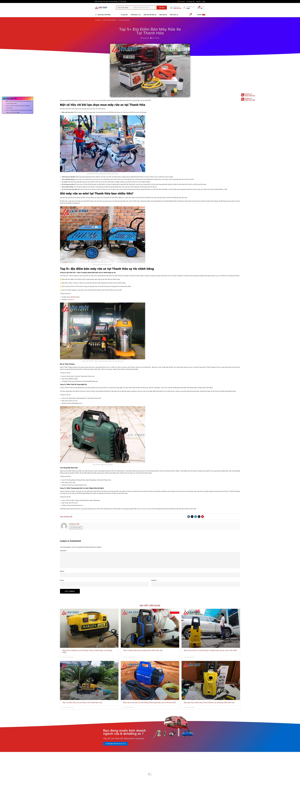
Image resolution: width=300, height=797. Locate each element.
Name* (62, 571)
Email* (62, 580)
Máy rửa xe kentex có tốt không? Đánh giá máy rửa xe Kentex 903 (149, 702)
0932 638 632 (104, 770)
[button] (188, 516)
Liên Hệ (198, 1)
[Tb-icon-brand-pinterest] (185, 763)
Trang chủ (98, 20)
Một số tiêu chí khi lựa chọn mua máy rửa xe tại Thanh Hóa (18, 102)
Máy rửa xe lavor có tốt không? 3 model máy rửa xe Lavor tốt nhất (210, 650)
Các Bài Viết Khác (76, 527)
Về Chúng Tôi (190, 1)
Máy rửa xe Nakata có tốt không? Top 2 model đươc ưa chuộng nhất (87, 651)
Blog (203, 1)
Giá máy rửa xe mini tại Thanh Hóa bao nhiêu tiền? (18, 107)
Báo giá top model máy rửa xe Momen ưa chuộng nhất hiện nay (209, 702)
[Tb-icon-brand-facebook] (181, 763)
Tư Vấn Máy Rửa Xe (124, 20)
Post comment (70, 591)
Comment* (63, 550)
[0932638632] (153, 775)
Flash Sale (182, 1)
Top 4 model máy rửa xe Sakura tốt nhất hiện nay (82, 702)
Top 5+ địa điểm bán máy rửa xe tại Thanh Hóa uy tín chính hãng (19, 111)
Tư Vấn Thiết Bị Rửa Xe (109, 20)
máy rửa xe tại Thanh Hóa (90, 100)
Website (153, 580)
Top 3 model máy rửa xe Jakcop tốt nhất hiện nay (142, 650)
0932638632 (162, 774)
